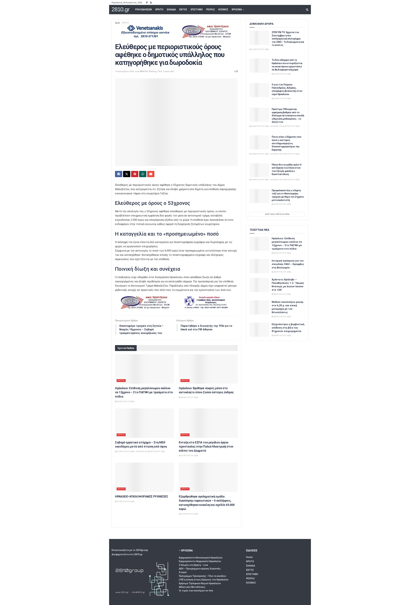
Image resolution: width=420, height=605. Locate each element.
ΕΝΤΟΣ (183, 9)
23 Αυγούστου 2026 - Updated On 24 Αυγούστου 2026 (275, 180)
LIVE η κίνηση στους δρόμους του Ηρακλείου (203, 579)
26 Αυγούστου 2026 (282, 74)
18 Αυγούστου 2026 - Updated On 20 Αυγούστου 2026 (275, 154)
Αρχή (117, 23)
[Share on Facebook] (118, 174)
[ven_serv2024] (145, 31)
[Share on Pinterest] (134, 174)
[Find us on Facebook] (146, 2)
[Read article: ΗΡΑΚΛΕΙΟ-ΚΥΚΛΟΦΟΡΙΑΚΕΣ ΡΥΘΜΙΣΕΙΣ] (144, 477)
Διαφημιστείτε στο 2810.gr (127, 554)
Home (249, 557)
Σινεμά (183, 572)
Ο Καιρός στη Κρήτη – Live (193, 565)
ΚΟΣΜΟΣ (223, 9)
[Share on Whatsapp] (142, 174)
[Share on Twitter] (126, 174)
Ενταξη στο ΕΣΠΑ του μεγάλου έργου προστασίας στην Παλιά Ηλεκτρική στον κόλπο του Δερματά (206, 446)
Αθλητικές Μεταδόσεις (192, 587)
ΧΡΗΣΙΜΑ (237, 9)
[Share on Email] (150, 174)
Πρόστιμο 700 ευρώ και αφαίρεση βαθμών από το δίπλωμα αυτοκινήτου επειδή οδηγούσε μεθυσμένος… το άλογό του (288, 115)
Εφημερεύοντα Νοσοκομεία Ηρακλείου (200, 557)
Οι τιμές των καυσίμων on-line (196, 590)
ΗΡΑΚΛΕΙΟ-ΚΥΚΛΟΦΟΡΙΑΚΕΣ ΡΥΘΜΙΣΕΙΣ (141, 496)
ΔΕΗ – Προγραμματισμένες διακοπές (199, 568)
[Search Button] (307, 9)
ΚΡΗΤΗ (159, 9)
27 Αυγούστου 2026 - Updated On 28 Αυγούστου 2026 (140, 451)
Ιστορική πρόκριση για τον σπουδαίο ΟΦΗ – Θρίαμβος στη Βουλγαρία (288, 264)
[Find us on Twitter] (151, 2)
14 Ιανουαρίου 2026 (124, 71)
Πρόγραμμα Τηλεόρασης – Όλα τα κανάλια (202, 576)
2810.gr (120, 9)
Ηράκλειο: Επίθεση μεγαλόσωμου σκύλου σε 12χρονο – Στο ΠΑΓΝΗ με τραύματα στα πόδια (144, 392)
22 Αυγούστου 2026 (282, 204)
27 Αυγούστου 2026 (189, 456)
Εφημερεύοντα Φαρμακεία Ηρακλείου (200, 561)
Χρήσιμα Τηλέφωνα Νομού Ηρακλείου (200, 583)
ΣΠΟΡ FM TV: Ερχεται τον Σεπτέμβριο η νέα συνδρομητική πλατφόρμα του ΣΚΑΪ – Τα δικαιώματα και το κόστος (288, 38)
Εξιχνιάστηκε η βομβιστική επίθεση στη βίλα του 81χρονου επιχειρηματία (288, 328)
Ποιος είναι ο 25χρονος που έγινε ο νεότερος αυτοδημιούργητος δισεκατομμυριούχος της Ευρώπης (286, 143)
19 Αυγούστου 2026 (260, 49)
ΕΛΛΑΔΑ (171, 9)
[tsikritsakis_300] (206, 31)
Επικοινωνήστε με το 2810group (130, 550)
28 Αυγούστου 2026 (125, 401)
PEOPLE (210, 9)
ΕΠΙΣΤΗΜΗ (197, 9)
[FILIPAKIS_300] (206, 302)
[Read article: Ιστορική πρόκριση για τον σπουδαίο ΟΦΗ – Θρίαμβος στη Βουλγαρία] (259, 266)
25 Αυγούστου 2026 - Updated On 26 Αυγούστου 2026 (275, 126)
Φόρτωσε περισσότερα (277, 214)
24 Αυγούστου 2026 (282, 99)
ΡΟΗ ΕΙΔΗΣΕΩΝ (143, 9)
